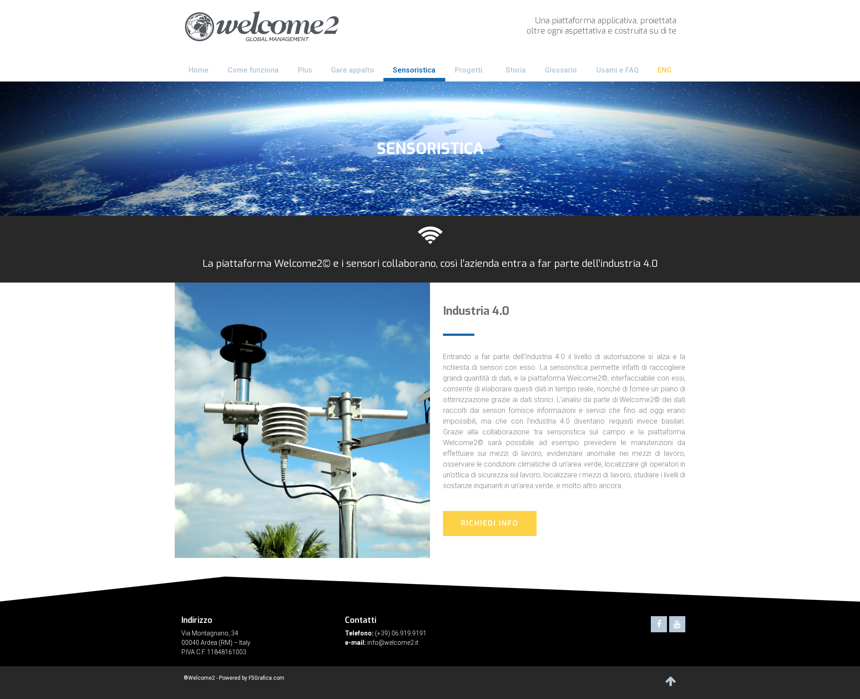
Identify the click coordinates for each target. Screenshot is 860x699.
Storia (516, 70)
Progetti (468, 70)
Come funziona (253, 70)
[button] (490, 523)
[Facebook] (659, 624)
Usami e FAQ (617, 70)
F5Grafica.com (266, 678)
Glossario (561, 70)
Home (199, 70)
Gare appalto (352, 70)
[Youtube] (677, 624)
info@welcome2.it (392, 642)
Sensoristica (414, 70)
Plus (305, 70)
